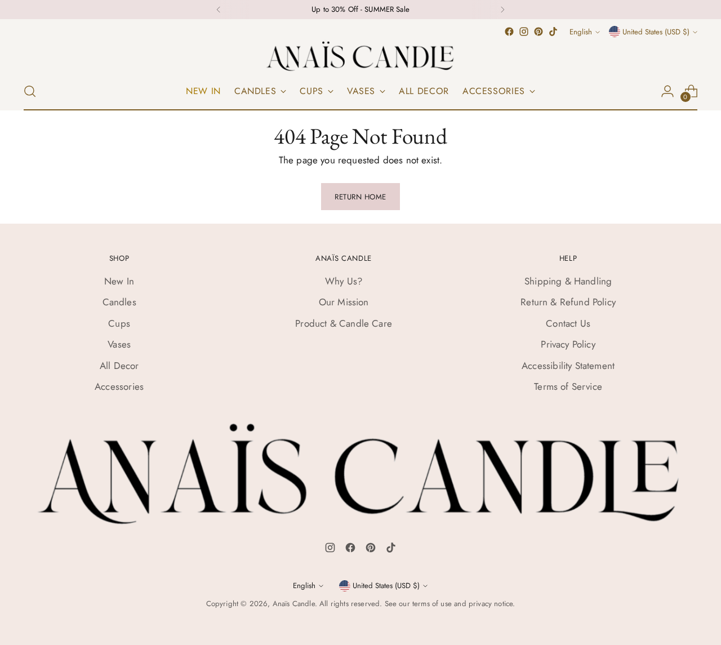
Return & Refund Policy (568, 302)
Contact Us (568, 323)
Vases (119, 344)
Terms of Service (568, 386)
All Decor (119, 365)
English (580, 31)
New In (119, 281)
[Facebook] (350, 550)
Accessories (119, 386)
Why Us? (343, 281)
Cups (119, 323)
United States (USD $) (655, 31)
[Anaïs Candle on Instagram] (524, 31)
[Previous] (218, 9)
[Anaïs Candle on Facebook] (509, 31)
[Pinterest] (370, 550)
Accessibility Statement (568, 365)
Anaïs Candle (294, 603)
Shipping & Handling (568, 281)
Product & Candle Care (343, 323)
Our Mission (344, 302)
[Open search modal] (30, 91)
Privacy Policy (568, 344)
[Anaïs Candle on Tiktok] (553, 31)
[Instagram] (330, 550)
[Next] (502, 9)
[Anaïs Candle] (360, 55)
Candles (119, 302)
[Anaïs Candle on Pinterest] (538, 31)
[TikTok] (391, 550)
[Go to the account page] (667, 91)
